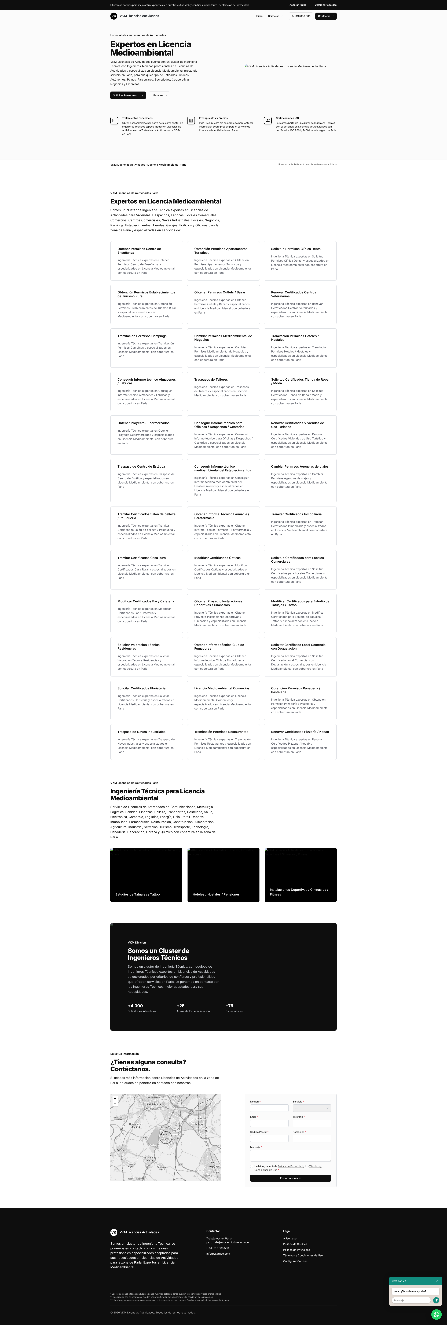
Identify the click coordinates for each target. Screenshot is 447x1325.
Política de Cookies (295, 1244)
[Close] (437, 1281)
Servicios (273, 15)
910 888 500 (302, 15)
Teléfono (299, 1116)
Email (254, 1116)
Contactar (324, 15)
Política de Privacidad (290, 1166)
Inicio (259, 15)
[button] (166, 1138)
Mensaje (256, 1147)
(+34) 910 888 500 (217, 1248)
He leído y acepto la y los (288, 1168)
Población (299, 1131)
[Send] (436, 1300)
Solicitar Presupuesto (126, 95)
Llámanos (157, 95)
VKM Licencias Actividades (139, 16)
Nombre (255, 1101)
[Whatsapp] (436, 1314)
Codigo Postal (259, 1131)
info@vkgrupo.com (218, 1253)
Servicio (298, 1101)
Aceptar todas (298, 4)
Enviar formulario (290, 1178)
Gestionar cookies (326, 4)
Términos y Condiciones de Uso (303, 1255)
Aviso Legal (290, 1238)
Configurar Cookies (295, 1261)
